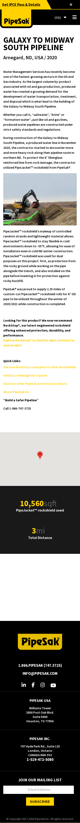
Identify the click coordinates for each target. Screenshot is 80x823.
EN (57, 17)
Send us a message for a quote (25, 375)
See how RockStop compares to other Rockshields (39, 367)
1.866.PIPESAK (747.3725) (40, 665)
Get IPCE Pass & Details (21, 4)
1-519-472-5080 (40, 759)
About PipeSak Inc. (16, 392)
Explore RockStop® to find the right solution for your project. (39, 342)
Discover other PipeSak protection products (35, 383)
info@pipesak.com (40, 673)
